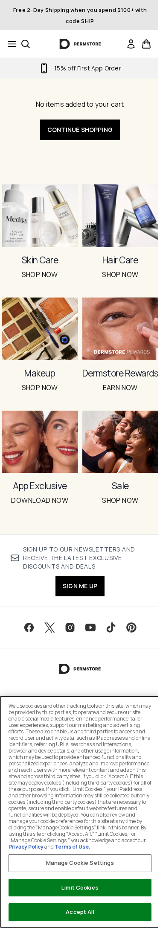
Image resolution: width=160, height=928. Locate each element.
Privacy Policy (26, 846)
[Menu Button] (9, 44)
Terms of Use (72, 846)
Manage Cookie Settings (80, 863)
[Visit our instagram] (70, 627)
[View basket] (146, 44)
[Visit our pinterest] (131, 627)
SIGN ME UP (80, 586)
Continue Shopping (80, 129)
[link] (131, 44)
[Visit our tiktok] (111, 627)
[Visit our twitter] (49, 627)
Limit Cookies (80, 887)
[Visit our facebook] (29, 627)
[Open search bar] (25, 44)
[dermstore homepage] (80, 44)
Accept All (80, 912)
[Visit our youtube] (90, 627)
